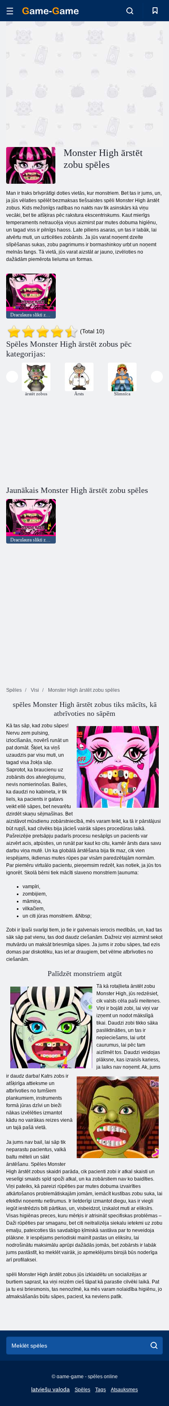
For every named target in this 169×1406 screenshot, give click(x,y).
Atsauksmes (124, 1390)
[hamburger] (10, 11)
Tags (100, 1390)
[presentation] (12, 377)
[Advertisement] (75, 83)
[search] (154, 1346)
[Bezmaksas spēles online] (50, 10)
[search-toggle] (130, 10)
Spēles (82, 1390)
